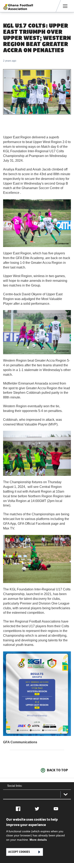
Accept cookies (19, 852)
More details (38, 839)
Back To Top (57, 770)
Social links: (14, 785)
